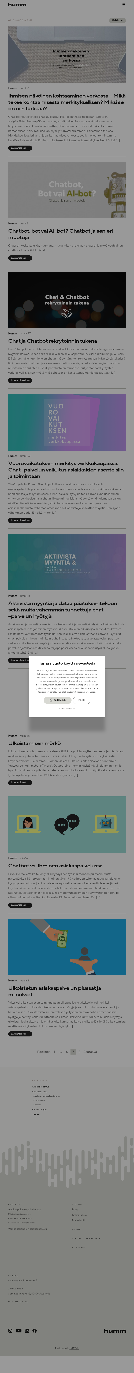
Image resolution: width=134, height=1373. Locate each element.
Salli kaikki (60, 700)
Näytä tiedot (65, 708)
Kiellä (81, 700)
